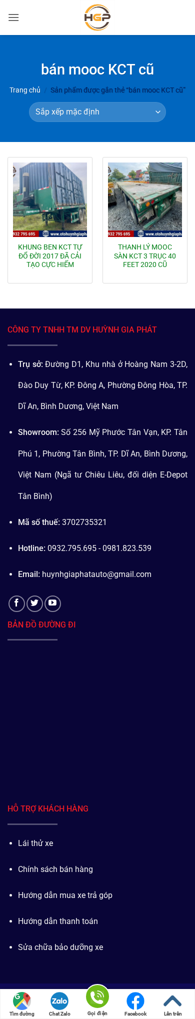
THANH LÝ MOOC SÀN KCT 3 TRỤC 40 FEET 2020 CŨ (145, 255)
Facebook (135, 1013)
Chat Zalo (59, 1013)
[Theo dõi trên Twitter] (34, 604)
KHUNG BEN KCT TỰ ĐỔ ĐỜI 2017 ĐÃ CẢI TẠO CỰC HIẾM (50, 255)
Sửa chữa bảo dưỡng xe (60, 947)
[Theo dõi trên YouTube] (52, 604)
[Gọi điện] (98, 998)
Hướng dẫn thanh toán (58, 921)
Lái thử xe (35, 843)
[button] (14, 17)
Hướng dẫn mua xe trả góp (65, 895)
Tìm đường (22, 1013)
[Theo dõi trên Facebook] (16, 604)
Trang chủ (25, 90)
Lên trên (173, 1013)
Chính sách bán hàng (55, 869)
